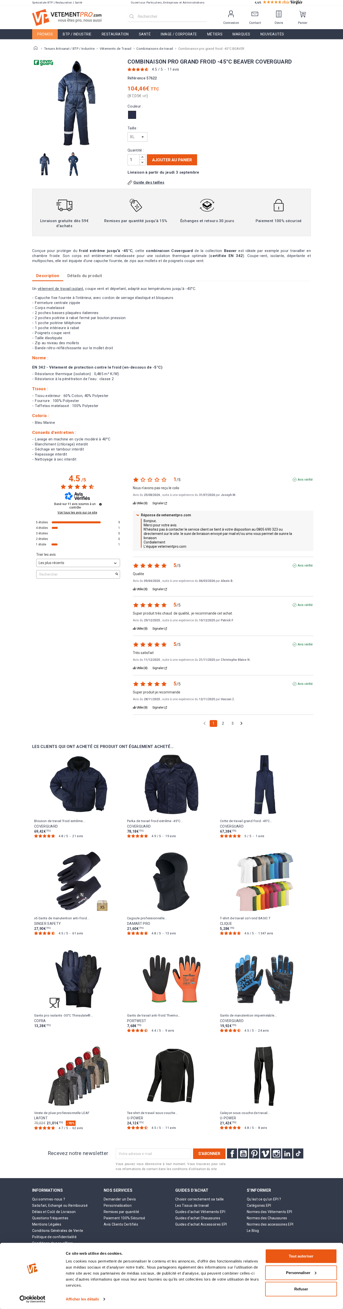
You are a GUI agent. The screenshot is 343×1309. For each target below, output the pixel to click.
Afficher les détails (82, 1299)
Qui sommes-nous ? (48, 1199)
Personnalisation (118, 1205)
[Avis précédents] (204, 723)
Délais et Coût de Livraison (54, 1212)
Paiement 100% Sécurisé (124, 1218)
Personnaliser (298, 1272)
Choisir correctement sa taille (199, 1199)
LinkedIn (287, 1153)
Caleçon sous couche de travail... (245, 1113)
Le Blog (253, 1231)
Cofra (40, 1021)
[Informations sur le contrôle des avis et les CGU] (100, 504)
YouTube (243, 1153)
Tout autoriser (301, 1256)
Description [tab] (47, 275)
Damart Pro (138, 924)
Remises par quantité (121, 1212)
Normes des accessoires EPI (270, 1224)
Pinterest (254, 1153)
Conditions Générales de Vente (57, 1231)
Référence (136, 78)
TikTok (298, 1153)
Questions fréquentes (50, 1218)
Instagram (276, 1153)
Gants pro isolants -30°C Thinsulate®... (63, 1015)
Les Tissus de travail (192, 1205)
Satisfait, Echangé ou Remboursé (60, 1205)
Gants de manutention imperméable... (248, 1015)
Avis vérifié (305, 479)
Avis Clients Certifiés (121, 1224)
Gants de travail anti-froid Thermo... (154, 1015)
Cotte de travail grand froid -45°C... (246, 821)
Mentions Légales (46, 1224)
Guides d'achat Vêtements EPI (200, 1212)
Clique (226, 924)
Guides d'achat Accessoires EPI (201, 1224)
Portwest (136, 1021)
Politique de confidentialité (54, 1237)
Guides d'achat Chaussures (197, 1218)
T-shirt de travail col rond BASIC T (245, 918)
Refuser (301, 1289)
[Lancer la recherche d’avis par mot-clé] (117, 574)
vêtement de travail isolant (60, 288)
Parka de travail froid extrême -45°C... (155, 821)
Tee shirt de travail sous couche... (152, 1113)
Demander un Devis (120, 1199)
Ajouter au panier (172, 160)
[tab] (84, 275)
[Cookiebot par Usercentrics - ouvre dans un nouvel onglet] (32, 1299)
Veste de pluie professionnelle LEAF (61, 1113)
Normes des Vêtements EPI (269, 1212)
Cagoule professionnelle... (147, 918)
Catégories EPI (259, 1205)
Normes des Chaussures (267, 1218)
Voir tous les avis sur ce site (77, 512)
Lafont (41, 1118)
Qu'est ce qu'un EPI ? (264, 1199)
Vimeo (265, 1153)
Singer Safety (47, 924)
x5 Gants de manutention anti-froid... (61, 918)
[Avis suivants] (241, 724)
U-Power (135, 1118)
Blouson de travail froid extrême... (59, 821)
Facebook (232, 1153)
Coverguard (46, 826)
